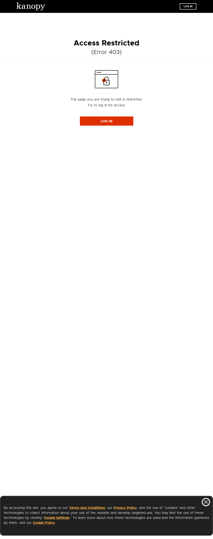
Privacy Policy (125, 508)
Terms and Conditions (87, 508)
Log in (188, 6)
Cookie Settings (56, 517)
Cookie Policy (44, 522)
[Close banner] (206, 502)
